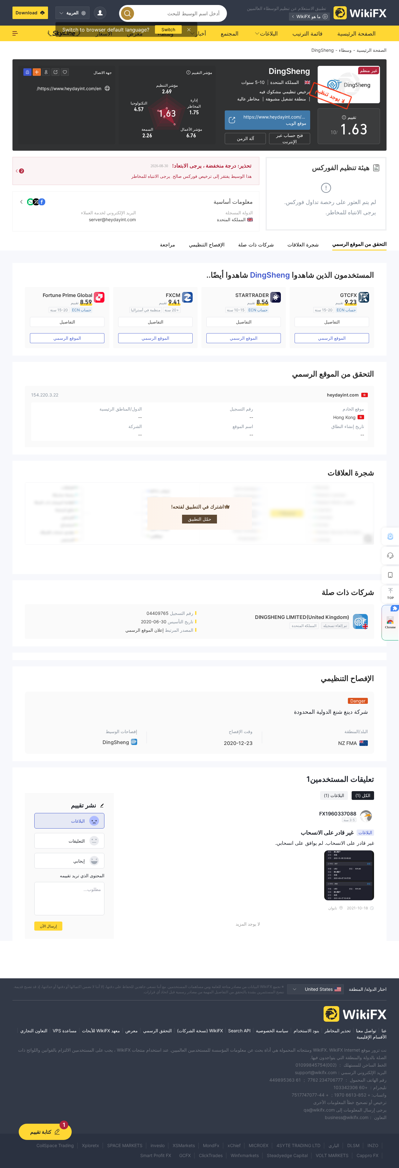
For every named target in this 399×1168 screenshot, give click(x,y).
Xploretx (90, 1145)
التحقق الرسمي (157, 1030)
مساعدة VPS (65, 1030)
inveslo (158, 1145)
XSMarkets (184, 1145)
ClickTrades (211, 1155)
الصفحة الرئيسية (372, 50)
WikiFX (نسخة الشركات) (200, 1030)
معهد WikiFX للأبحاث (101, 1030)
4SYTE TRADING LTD (298, 1145)
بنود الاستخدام (306, 1030)
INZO (373, 1145)
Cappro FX (367, 1155)
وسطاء (345, 50)
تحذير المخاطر (337, 1030)
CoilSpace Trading (55, 1145)
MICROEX (258, 1145)
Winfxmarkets (245, 1155)
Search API (239, 1030)
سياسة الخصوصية (272, 1030)
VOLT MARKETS (332, 1155)
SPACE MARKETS (124, 1145)
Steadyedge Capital (287, 1155)
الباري (334, 1145)
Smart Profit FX (155, 1155)
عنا (384, 1030)
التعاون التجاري (33, 1030)
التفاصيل (332, 321)
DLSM (353, 1145)
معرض (131, 1030)
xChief (234, 1145)
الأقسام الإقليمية (372, 1036)
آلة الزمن (245, 138)
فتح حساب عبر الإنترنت (289, 138)
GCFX (185, 1155)
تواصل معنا (366, 1030)
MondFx (211, 1145)
